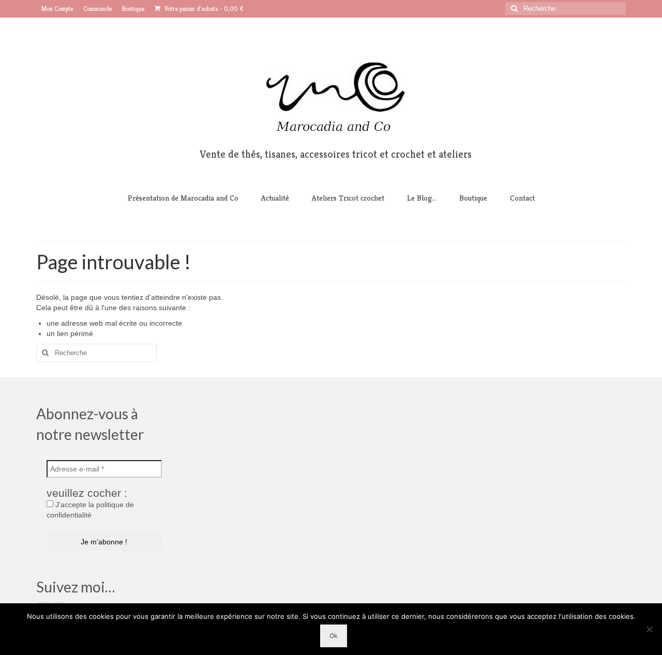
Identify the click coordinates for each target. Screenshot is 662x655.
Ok (333, 635)
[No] (649, 629)
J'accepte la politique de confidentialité (90, 509)
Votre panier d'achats (203, 8)
